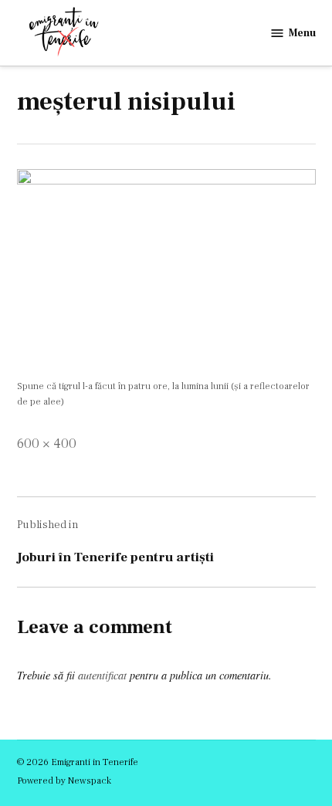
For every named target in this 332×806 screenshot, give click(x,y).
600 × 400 (46, 443)
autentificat (102, 675)
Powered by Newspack (64, 780)
